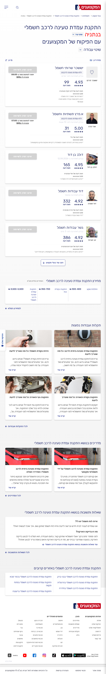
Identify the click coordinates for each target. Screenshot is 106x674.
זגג (61, 642)
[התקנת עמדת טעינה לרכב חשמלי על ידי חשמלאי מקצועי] (77, 457)
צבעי (21, 635)
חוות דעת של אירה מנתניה (73, 210)
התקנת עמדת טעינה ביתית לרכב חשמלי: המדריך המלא (32, 470)
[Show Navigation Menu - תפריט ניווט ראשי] (7, 7)
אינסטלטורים (58, 624)
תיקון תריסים (18, 646)
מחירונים (76, 620)
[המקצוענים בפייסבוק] (35, 655)
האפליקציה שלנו (95, 628)
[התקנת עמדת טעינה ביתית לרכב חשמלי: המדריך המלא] (28, 457)
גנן (62, 628)
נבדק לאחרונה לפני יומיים (72, 76)
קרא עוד (61, 370)
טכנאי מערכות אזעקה (34, 642)
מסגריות (20, 624)
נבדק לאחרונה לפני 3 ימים (72, 231)
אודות (99, 620)
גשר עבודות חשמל (70, 227)
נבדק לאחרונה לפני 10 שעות (71, 122)
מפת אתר (97, 670)
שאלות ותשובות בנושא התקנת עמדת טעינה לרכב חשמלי (63, 512)
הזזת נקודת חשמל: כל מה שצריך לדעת (29, 351)
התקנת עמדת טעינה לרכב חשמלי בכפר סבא (30, 576)
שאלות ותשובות (73, 624)
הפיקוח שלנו (96, 624)
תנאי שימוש (80, 670)
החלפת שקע (92, 289)
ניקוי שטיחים (18, 631)
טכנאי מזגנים (38, 635)
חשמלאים (85, 16)
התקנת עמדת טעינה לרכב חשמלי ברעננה (32, 591)
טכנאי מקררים (37, 646)
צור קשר (98, 639)
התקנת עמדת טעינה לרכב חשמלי (67, 16)
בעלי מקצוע (96, 16)
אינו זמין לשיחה (22, 69)
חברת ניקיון (38, 620)
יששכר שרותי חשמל (69, 68)
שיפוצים (20, 639)
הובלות (60, 639)
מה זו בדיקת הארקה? (87, 531)
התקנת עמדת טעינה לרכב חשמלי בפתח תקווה (32, 584)
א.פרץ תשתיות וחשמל (67, 114)
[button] (10, 60)
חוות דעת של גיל (76, 137)
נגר (21, 628)
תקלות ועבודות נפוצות (86, 325)
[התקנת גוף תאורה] (28, 386)
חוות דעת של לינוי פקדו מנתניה (71, 91)
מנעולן (20, 620)
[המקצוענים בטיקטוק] (54, 655)
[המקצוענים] (88, 7)
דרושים (98, 631)
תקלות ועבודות (74, 631)
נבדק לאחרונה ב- (70, 158)
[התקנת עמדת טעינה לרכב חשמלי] (77, 340)
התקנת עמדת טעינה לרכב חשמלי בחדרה (78, 588)
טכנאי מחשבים (37, 639)
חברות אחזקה (57, 646)
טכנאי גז (39, 628)
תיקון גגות (19, 642)
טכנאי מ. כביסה (37, 631)
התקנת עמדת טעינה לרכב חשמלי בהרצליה (77, 582)
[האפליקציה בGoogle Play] (79, 655)
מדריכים (76, 628)
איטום (60, 620)
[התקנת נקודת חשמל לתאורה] (77, 386)
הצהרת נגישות (62, 670)
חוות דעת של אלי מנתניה (73, 174)
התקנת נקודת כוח (61, 290)
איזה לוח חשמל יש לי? (86, 521)
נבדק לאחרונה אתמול (74, 195)
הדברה (60, 635)
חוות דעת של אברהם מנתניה (72, 246)
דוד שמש (59, 631)
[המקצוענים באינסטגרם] (45, 655)
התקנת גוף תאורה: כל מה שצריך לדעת (29, 397)
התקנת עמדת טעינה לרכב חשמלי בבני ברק (77, 576)
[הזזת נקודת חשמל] (28, 340)
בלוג (77, 635)
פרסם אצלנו (96, 635)
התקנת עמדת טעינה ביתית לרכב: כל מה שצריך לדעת (77, 352)
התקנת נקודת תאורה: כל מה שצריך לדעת (80, 399)
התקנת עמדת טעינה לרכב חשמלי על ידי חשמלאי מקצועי (78, 470)
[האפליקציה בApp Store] (66, 655)
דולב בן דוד (75, 155)
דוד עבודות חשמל (70, 191)
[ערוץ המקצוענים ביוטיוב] (25, 655)
